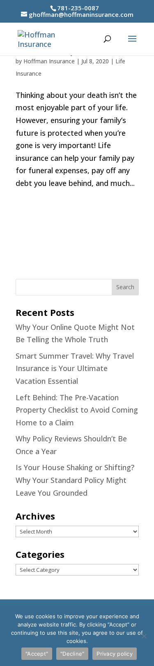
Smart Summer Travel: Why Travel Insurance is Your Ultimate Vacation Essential (75, 368)
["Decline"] (144, 636)
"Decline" (72, 653)
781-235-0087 (78, 8)
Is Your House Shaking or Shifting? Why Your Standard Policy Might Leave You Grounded (75, 479)
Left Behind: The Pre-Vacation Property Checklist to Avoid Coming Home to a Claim (77, 409)
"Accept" (36, 653)
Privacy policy (115, 653)
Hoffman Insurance (49, 61)
